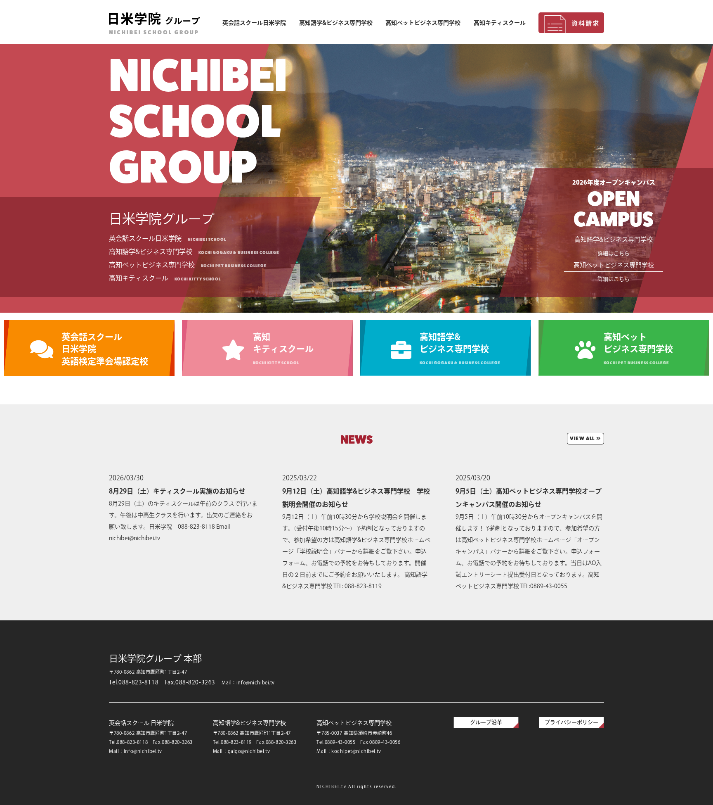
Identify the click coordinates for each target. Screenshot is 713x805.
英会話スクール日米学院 (254, 23)
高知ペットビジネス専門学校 (422, 23)
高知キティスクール (500, 23)
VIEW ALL (582, 439)
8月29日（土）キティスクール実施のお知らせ (177, 491)
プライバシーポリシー (571, 722)
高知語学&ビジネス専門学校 (336, 23)
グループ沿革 (486, 722)
